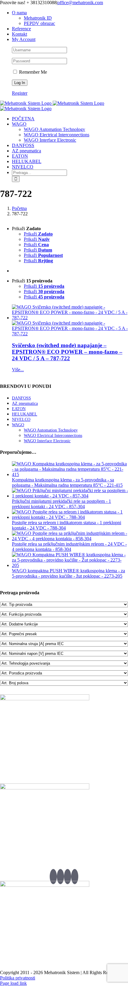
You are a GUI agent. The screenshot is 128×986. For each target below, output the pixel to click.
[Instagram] (74, 876)
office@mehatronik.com (80, 2)
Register (19, 93)
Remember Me (32, 72)
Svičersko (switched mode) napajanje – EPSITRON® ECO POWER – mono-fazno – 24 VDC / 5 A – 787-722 (67, 351)
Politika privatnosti (17, 977)
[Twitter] (53, 876)
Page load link (13, 983)
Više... (18, 369)
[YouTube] (67, 876)
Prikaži (38, 233)
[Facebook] (60, 876)
